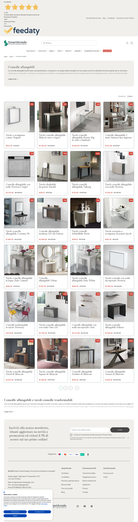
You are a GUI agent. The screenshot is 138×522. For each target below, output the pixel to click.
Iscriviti (120, 430)
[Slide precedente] (7, 117)
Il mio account (108, 473)
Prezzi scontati (67, 488)
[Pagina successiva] (77, 388)
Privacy (85, 488)
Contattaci (111, 18)
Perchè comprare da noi (70, 481)
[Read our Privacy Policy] (128, 438)
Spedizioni (86, 484)
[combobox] (67, 43)
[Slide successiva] (32, 117)
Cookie (85, 492)
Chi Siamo (65, 473)
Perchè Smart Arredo (93, 18)
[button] (130, 96)
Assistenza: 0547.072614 (125, 18)
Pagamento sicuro (89, 477)
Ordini (105, 477)
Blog (104, 18)
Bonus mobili (66, 484)
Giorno (11, 56)
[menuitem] (31, 51)
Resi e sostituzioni (89, 481)
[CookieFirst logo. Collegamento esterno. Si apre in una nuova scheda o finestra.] (4, 492)
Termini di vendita (89, 473)
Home (5, 56)
